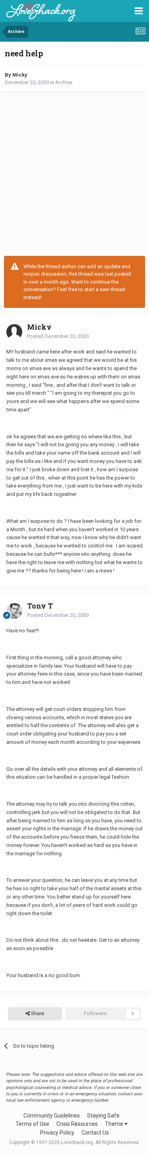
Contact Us (95, 1132)
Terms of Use (32, 1124)
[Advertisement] (74, 173)
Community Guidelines (51, 1115)
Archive (63, 82)
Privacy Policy (57, 1132)
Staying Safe (103, 1115)
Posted (58, 336)
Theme (114, 1124)
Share (37, 1013)
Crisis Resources (77, 1124)
